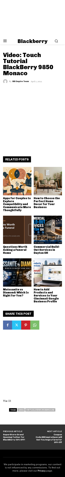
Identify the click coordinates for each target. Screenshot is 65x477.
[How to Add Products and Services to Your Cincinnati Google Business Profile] (48, 272)
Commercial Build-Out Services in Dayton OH (47, 250)
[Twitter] (16, 325)
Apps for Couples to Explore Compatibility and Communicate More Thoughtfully (17, 204)
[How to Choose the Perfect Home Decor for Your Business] (48, 181)
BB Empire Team (20, 81)
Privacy (42, 470)
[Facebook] (7, 325)
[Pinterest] (25, 325)
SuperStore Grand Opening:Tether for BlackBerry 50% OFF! (14, 437)
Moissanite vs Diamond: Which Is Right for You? (16, 292)
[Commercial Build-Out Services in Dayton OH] (48, 230)
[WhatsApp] (34, 325)
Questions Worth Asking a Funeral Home (15, 250)
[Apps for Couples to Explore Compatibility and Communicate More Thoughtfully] (17, 181)
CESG (21, 410)
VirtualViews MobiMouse (40, 410)
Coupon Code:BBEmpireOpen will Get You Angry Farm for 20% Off (49, 438)
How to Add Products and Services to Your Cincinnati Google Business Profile (46, 295)
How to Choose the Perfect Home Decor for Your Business (47, 203)
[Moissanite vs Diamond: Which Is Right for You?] (17, 272)
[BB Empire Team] (6, 81)
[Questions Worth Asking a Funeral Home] (17, 230)
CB (9, 400)
